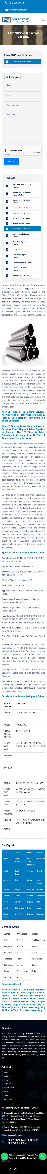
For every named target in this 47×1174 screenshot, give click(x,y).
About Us (6, 1076)
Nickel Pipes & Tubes (21, 223)
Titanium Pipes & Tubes (22, 262)
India (5, 852)
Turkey (30, 871)
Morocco (40, 902)
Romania (40, 914)
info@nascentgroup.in (17, 9)
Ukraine (30, 914)
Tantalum (16, 249)
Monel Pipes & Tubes (21, 218)
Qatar (6, 858)
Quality (6, 1091)
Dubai (39, 852)
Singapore (8, 880)
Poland (40, 889)
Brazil (6, 871)
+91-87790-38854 (16, 2)
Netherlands (19, 908)
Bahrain (17, 852)
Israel (6, 908)
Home (5, 1072)
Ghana (29, 880)
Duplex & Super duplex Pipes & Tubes (22, 193)
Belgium (18, 889)
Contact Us (7, 1099)
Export (5, 1095)
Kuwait (29, 852)
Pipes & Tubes (8, 1087)
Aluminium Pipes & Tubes (20, 256)
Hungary (30, 889)
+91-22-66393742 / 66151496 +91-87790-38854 (22, 1141)
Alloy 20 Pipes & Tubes (22, 62)
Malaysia (18, 902)
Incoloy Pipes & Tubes (22, 213)
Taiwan (17, 895)
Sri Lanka (7, 889)
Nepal (39, 871)
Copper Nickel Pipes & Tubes (22, 201)
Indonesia (41, 895)
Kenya (17, 880)
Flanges (6, 1080)
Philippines (41, 858)
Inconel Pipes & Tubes (22, 208)
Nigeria (30, 902)
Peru (29, 908)
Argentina (18, 914)
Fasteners (7, 1084)
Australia (7, 895)
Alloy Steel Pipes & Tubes (20, 269)
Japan (39, 908)
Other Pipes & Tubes (21, 275)
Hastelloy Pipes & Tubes (20, 243)
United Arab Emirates (30, 861)
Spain (6, 902)
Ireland (30, 895)
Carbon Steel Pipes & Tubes (21, 235)
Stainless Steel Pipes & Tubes (22, 186)
